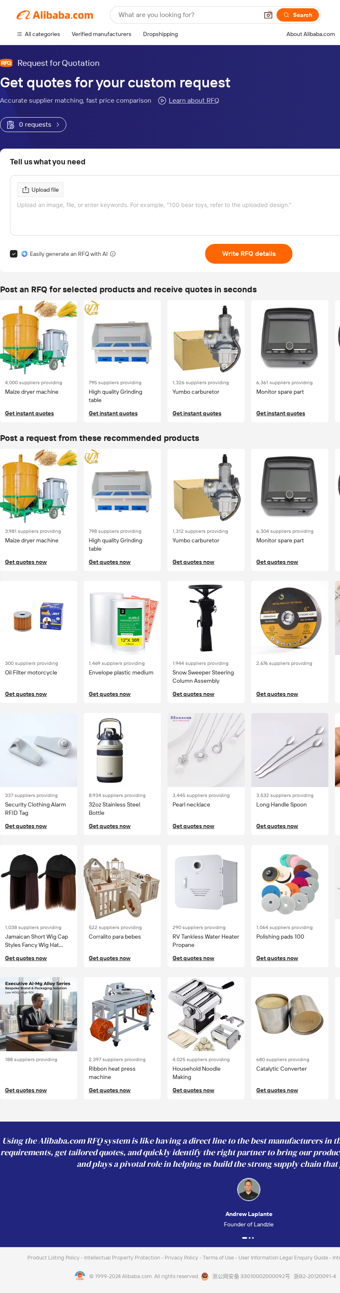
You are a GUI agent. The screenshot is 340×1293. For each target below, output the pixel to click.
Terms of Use (219, 1257)
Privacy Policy (182, 1257)
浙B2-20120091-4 (315, 1276)
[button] (268, 15)
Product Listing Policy (54, 1257)
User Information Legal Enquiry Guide (283, 1257)
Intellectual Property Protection (122, 1257)
